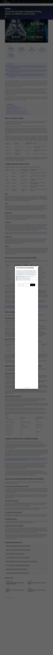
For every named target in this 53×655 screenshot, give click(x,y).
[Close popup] (38, 266)
